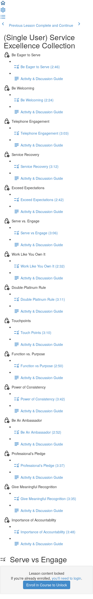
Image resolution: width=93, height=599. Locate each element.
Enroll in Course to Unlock (46, 584)
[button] (3, 4)
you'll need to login (66, 578)
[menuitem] (3, 11)
